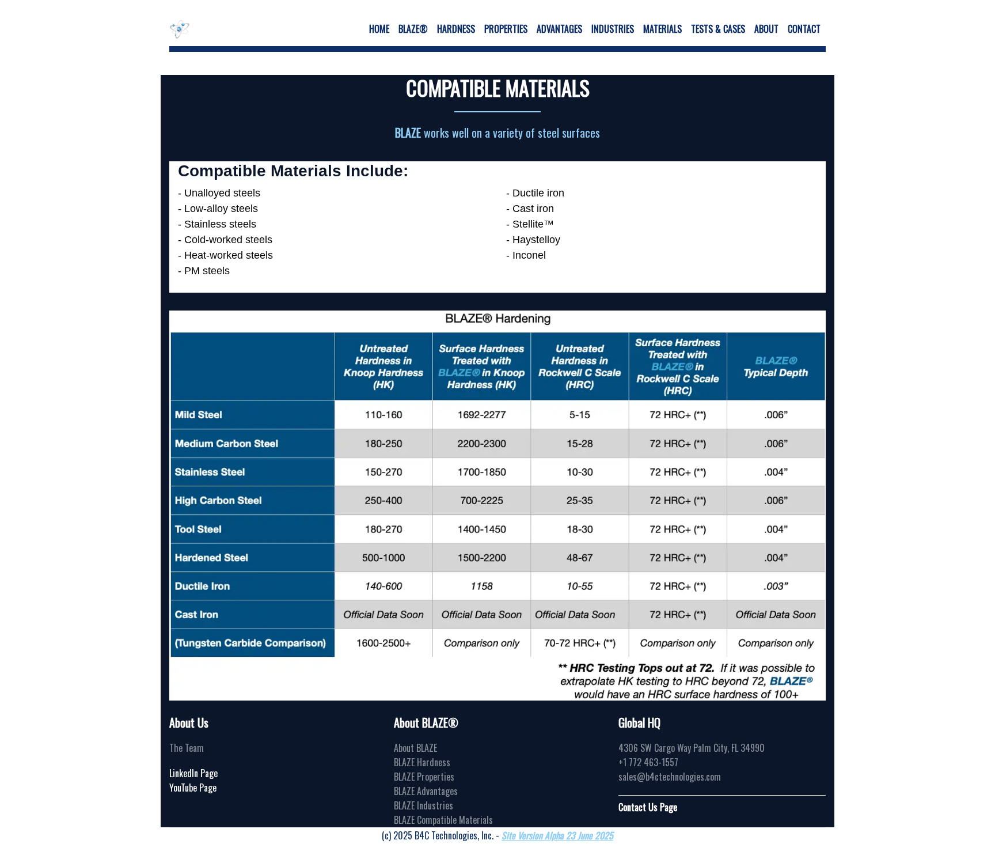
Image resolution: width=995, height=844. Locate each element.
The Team (186, 748)
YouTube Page (193, 787)
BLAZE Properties (424, 777)
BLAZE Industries (423, 805)
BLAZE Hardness (422, 762)
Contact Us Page (647, 807)
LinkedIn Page (193, 773)
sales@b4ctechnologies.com (669, 777)
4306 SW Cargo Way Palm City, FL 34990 (691, 748)
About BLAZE (415, 748)
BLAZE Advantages (426, 791)
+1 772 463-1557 (648, 762)
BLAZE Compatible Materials (443, 820)
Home (379, 29)
